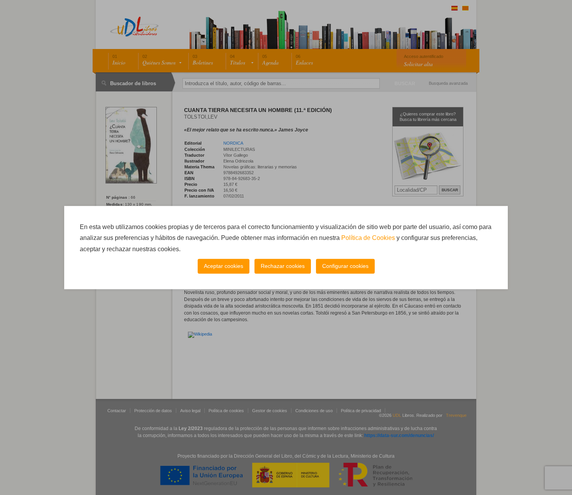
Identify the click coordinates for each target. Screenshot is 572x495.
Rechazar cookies (283, 266)
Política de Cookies (368, 237)
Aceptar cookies (223, 266)
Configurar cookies (345, 266)
